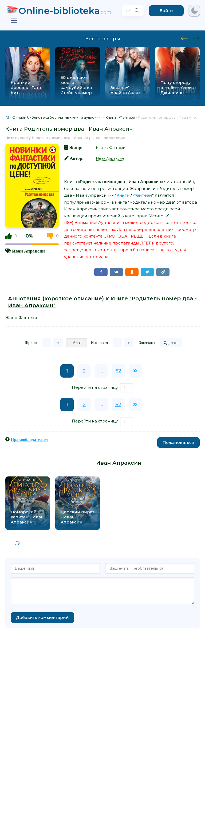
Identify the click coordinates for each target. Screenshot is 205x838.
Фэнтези (117, 147)
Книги (101, 147)
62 (118, 371)
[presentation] (184, 37)
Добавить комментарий (42, 617)
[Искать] (137, 10)
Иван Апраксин (28, 251)
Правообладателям (29, 439)
